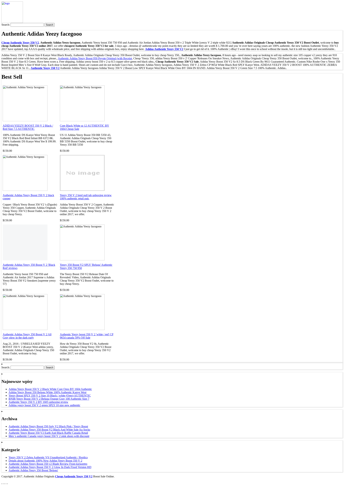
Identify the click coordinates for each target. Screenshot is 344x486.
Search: (5, 24)
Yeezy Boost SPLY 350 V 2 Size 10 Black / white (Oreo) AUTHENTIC (50, 395)
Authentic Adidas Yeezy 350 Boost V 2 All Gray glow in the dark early (27, 336)
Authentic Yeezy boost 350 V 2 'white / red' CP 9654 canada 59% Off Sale (86, 336)
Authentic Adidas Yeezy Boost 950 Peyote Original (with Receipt (95, 58)
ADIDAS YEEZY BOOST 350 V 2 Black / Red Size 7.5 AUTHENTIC (28, 127)
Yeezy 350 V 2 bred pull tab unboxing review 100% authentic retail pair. (86, 197)
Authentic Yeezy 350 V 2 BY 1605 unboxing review (38, 402)
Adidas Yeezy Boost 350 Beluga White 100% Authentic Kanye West (47, 392)
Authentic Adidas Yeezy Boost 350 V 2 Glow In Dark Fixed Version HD (50, 467)
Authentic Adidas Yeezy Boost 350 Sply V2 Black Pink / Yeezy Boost (48, 426)
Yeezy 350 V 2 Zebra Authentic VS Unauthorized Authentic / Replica (48, 457)
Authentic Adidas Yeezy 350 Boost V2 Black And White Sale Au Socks (49, 429)
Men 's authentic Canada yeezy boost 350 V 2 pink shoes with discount (49, 436)
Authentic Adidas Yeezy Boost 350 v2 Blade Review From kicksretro (48, 463)
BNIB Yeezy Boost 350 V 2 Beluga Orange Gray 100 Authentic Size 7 (49, 398)
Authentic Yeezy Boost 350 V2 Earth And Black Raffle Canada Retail (48, 432)
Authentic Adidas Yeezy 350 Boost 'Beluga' (33, 470)
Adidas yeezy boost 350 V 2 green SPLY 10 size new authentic (44, 405)
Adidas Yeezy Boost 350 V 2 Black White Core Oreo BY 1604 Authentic (50, 389)
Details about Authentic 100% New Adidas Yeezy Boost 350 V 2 (45, 460)
